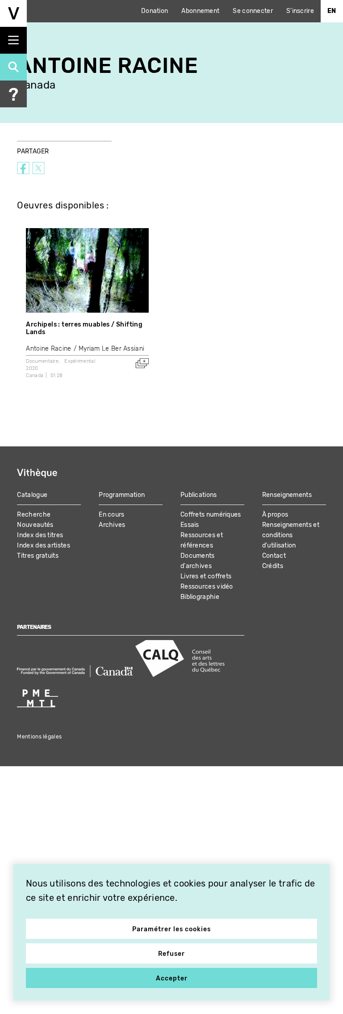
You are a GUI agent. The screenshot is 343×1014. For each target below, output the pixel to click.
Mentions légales (39, 737)
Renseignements (287, 495)
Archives (112, 525)
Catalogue (32, 495)
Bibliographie (199, 597)
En (331, 11)
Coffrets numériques (210, 514)
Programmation (122, 495)
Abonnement (200, 11)
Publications (198, 495)
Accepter (172, 978)
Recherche (33, 514)
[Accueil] (13, 13)
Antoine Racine (48, 348)
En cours (111, 514)
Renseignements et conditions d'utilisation (290, 535)
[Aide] (13, 94)
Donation (154, 11)
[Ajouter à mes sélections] (142, 363)
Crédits (272, 566)
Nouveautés (35, 525)
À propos (275, 514)
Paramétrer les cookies (171, 929)
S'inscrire (300, 11)
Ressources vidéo (206, 586)
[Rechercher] (13, 67)
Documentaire (42, 361)
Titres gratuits (38, 556)
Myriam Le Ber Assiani (111, 348)
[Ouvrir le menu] (13, 40)
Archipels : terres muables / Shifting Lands (84, 328)
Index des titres (40, 535)
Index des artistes (43, 545)
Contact (274, 556)
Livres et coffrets (205, 576)
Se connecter (253, 11)
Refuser (171, 954)
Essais (189, 525)
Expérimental (79, 361)
